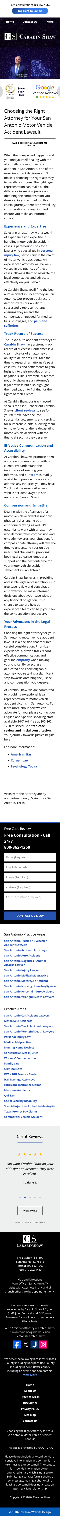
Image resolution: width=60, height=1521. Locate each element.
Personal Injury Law (17, 1037)
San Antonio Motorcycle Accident (26, 981)
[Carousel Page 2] (25, 1197)
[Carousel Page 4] (35, 1197)
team (34, 475)
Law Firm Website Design (30, 1512)
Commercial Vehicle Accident (23, 1117)
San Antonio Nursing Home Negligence (30, 986)
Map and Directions (30, 1279)
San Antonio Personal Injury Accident (29, 991)
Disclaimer (30, 1403)
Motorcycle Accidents (18, 1021)
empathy (23, 660)
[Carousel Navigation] (30, 1197)
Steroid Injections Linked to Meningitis (30, 1106)
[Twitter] (26, 1344)
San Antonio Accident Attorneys (25, 950)
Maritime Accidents (17, 1090)
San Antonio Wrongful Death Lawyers (29, 997)
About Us (30, 1391)
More (50, 22)
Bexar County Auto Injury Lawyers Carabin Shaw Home (30, 36)
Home (10, 22)
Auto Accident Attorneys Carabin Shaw (29, 1328)
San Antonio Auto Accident (22, 955)
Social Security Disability (20, 1101)
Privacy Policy (30, 1409)
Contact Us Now (30, 916)
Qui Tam (10, 1095)
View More (30, 1210)
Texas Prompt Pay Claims (21, 1111)
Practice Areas (15, 1009)
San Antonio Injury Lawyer (22, 970)
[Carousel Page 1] (20, 1197)
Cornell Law (19, 760)
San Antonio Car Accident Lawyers (27, 1015)
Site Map (30, 1415)
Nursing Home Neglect (19, 1047)
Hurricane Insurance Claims (22, 1085)
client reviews (25, 410)
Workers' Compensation (20, 1058)
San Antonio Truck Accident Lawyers (28, 1026)
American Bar (21, 754)
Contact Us (30, 22)
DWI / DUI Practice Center (21, 1074)
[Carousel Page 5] (40, 1197)
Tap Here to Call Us (30, 11)
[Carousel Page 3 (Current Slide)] (30, 1197)
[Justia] (34, 1344)
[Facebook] (17, 1344)
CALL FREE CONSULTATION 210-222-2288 (30, 144)
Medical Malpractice (17, 1042)
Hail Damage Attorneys (19, 1079)
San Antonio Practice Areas (25, 934)
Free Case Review (17, 828)
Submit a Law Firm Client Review (30, 1222)
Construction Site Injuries (21, 1053)
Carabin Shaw (14, 344)
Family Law (11, 1063)
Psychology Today (24, 766)
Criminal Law (13, 1069)
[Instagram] (43, 1344)
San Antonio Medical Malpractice (26, 975)
